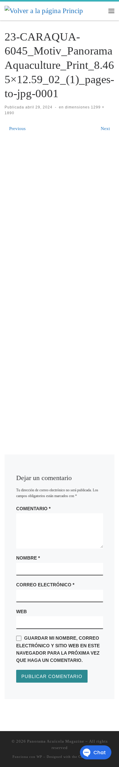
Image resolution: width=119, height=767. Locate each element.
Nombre (28, 557)
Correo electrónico (45, 584)
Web (21, 611)
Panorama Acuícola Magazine (55, 741)
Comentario (33, 508)
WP (39, 756)
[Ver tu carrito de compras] (99, 11)
